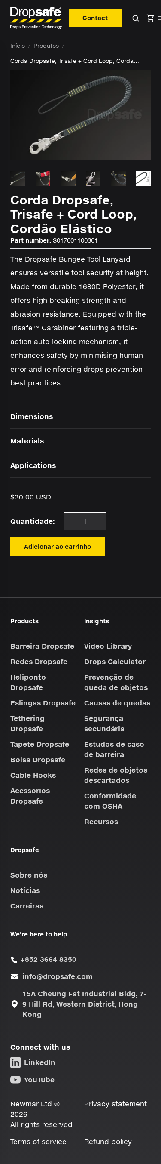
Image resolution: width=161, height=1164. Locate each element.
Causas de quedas (117, 703)
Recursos (101, 821)
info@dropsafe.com (57, 976)
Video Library (108, 646)
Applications (33, 465)
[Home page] (36, 18)
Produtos (46, 45)
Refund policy (108, 1141)
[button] (150, 18)
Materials (27, 441)
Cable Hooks (33, 775)
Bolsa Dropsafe (37, 759)
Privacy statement (115, 1103)
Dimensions (31, 416)
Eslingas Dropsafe (43, 703)
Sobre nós (28, 875)
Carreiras (26, 906)
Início (17, 45)
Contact (95, 18)
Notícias (25, 890)
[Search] (135, 18)
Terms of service (38, 1141)
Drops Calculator (115, 661)
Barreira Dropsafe (42, 646)
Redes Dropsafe (38, 661)
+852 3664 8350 (48, 959)
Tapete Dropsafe (39, 744)
